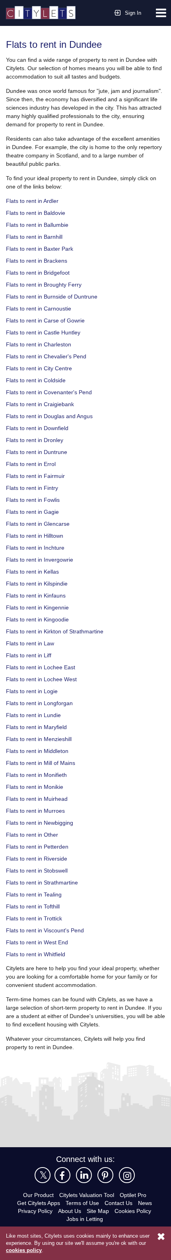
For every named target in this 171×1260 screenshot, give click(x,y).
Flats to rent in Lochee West (43, 678)
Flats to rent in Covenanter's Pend (51, 391)
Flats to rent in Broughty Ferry (46, 284)
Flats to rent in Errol (32, 463)
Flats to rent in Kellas (34, 571)
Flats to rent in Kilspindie (39, 583)
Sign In (133, 12)
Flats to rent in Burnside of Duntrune (55, 296)
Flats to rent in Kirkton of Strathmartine (58, 631)
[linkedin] (84, 1175)
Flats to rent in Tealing (36, 894)
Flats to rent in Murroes (37, 810)
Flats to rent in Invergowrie (42, 559)
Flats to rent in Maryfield (38, 726)
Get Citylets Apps (37, 1202)
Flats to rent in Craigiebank (42, 403)
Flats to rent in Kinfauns (38, 595)
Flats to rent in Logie (33, 690)
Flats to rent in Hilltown (37, 535)
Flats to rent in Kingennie (39, 607)
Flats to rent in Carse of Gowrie (47, 320)
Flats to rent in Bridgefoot (40, 272)
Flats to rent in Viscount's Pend (47, 930)
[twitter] (43, 1175)
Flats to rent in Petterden (39, 846)
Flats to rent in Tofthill (35, 906)
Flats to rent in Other (34, 834)
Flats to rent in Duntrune (39, 451)
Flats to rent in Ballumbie (39, 224)
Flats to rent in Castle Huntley (45, 332)
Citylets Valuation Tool (86, 1194)
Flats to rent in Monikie (36, 786)
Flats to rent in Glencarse (39, 523)
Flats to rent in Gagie (33, 511)
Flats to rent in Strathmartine (45, 882)
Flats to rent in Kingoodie (39, 619)
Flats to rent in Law (31, 643)
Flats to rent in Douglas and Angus (52, 415)
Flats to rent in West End (38, 941)
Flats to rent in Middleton (40, 750)
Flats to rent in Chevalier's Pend (48, 356)
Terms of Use (82, 1202)
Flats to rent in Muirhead (39, 798)
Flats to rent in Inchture (37, 547)
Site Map (99, 1210)
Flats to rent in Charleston (40, 344)
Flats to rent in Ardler (34, 200)
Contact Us (120, 1202)
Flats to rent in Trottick (36, 918)
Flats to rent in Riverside (38, 858)
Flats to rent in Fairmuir (37, 475)
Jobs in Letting (84, 1218)
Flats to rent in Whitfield (38, 953)
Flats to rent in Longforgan (41, 702)
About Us (69, 1210)
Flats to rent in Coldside (37, 379)
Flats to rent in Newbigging (42, 822)
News (147, 1202)
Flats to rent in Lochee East (42, 666)
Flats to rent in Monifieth (39, 774)
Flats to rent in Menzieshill (41, 738)
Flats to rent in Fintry (33, 487)
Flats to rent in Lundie (35, 714)
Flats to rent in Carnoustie (40, 308)
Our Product (35, 1194)
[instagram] (127, 1175)
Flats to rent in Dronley (36, 439)
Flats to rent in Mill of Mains (43, 762)
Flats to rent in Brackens (38, 260)
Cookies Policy (134, 1210)
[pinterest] (105, 1175)
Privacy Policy (34, 1210)
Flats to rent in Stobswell (39, 870)
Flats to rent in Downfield (39, 427)
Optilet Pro (136, 1194)
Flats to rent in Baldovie (37, 212)
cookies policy (23, 1250)
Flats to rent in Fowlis (34, 499)
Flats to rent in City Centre (41, 368)
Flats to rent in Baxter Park (41, 248)
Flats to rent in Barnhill (36, 236)
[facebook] (62, 1175)
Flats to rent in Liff (30, 655)
